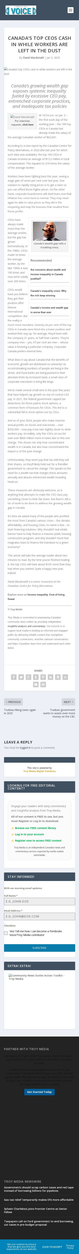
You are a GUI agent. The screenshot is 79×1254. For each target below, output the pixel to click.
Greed (11, 599)
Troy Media (16, 609)
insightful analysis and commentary (26, 626)
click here (27, 124)
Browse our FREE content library (35, 828)
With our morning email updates (23, 888)
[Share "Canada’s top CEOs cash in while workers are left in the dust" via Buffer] (58, 677)
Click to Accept (52, 1246)
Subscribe (39, 948)
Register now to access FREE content (38, 840)
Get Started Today (39, 1092)
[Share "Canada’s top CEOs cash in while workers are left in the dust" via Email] (36, 684)
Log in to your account (29, 834)
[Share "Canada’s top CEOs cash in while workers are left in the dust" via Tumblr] (36, 677)
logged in (25, 747)
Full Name (11, 895)
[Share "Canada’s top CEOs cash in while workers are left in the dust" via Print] (43, 684)
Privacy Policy (70, 1247)
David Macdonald (33, 57)
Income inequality (38, 594)
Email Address (13, 910)
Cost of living (56, 594)
